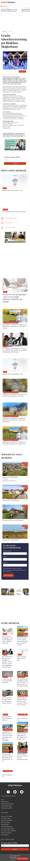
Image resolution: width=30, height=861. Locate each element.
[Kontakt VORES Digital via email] (21, 792)
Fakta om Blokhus (5, 822)
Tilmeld (15, 163)
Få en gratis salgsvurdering (7, 828)
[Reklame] (15, 144)
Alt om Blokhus (5, 835)
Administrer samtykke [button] (6, 808)
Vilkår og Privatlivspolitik (7, 804)
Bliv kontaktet (8, 575)
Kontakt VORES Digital (6, 806)
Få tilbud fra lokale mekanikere (8, 830)
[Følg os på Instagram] (15, 792)
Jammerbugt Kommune (7, 826)
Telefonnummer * (7, 551)
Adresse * (5, 562)
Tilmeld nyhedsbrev (22, 858)
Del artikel (21, 71)
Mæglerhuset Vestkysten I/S (9, 480)
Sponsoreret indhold (6, 832)
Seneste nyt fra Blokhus (6, 816)
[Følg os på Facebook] (8, 792)
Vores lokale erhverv (6, 818)
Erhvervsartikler (5, 824)
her (24, 136)
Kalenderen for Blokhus (7, 820)
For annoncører (5, 801)
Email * (5, 556)
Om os (2, 799)
